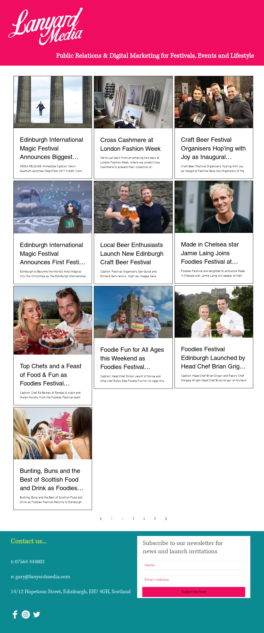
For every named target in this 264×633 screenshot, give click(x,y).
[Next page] (165, 518)
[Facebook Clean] (15, 614)
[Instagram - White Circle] (26, 614)
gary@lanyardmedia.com (42, 576)
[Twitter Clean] (36, 614)
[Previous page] (100, 518)
